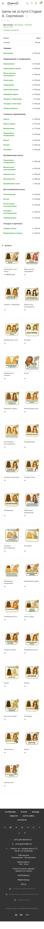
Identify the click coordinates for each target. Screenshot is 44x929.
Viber (39, 827)
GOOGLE (21, 875)
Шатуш (6, 140)
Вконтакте (4, 827)
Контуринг (7, 149)
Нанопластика (9, 174)
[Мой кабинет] (36, 3)
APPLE (23, 884)
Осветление (8, 80)
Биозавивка (8, 53)
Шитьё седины (9, 124)
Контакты (22, 820)
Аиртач (6, 119)
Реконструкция (9, 194)
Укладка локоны (9, 228)
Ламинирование (9, 218)
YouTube (33, 827)
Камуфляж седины (10, 94)
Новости (14, 816)
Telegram (27, 827)
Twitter (16, 827)
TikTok (19, 833)
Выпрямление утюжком (12, 233)
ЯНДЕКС (21, 880)
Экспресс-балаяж (10, 108)
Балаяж (6, 145)
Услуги (24, 812)
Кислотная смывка (11, 89)
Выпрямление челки (11, 183)
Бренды (35, 812)
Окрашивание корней (12, 68)
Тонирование (8, 85)
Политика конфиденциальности (24, 888)
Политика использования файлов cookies (23, 894)
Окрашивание (9, 64)
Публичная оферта (24, 900)
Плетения (28, 25)
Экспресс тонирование (12, 99)
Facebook (10, 827)
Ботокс (6, 199)
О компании (10, 812)
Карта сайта (28, 816)
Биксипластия (9, 179)
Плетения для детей (11, 30)
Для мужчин (19, 25)
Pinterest (24, 833)
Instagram (22, 827)
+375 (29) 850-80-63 (23, 840)
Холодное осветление (12, 104)
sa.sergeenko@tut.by (23, 844)
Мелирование (9, 128)
